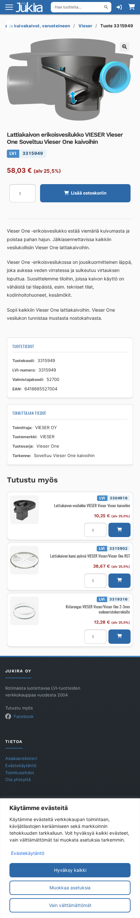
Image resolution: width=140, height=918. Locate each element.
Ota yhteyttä (18, 779)
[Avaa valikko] (9, 7)
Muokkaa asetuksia (70, 887)
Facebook (24, 716)
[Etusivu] (31, 7)
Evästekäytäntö (27, 853)
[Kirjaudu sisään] (119, 7)
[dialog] (70, 858)
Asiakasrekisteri (21, 758)
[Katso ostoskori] (131, 7)
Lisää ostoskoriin (88, 193)
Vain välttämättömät (70, 905)
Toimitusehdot (19, 772)
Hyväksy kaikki (70, 870)
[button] (124, 47)
